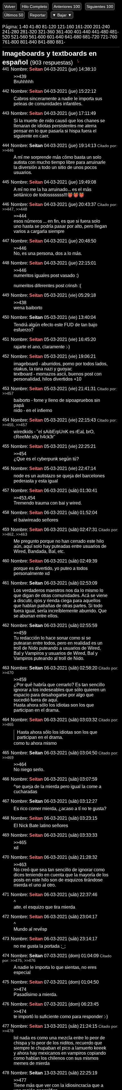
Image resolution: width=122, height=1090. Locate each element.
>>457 (8, 393)
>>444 (20, 216)
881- (60, 42)
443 (5, 113)
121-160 (65, 26)
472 (5, 916)
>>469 (8, 758)
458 (5, 512)
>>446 (8, 150)
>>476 (29, 960)
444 (5, 145)
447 (5, 241)
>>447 (8, 209)
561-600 (37, 37)
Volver (9, 6)
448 (5, 263)
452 (5, 356)
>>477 (20, 1080)
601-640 (55, 37)
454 (5, 420)
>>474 (20, 989)
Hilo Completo (34, 6)
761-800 (10, 42)
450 (5, 317)
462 (5, 625)
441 (5, 69)
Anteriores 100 (67, 6)
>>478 (8, 1031)
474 (5, 955)
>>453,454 (24, 497)
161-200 (83, 26)
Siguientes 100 (100, 6)
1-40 (23, 26)
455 (5, 446)
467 (5, 801)
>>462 (8, 534)
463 (5, 668)
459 (5, 529)
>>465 (8, 724)
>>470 (8, 673)
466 (5, 779)
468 (5, 818)
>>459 (20, 632)
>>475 (16, 960)
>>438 (20, 302)
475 (5, 982)
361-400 (64, 31)
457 (5, 490)
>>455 (8, 425)
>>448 (21, 209)
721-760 (108, 37)
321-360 (46, 31)
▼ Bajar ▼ (62, 15)
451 (5, 339)
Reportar (38, 15)
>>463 (21, 534)
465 (5, 752)
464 (5, 719)
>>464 (20, 764)
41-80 (35, 26)
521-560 (19, 37)
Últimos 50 (13, 15)
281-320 (28, 31)
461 (5, 583)
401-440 (82, 31)
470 (5, 857)
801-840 (28, 42)
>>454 (20, 453)
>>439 (20, 76)
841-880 (46, 42)
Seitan (36, 145)
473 (5, 938)
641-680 (73, 37)
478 (5, 1072)
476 (5, 1004)
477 (5, 1026)
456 (5, 468)
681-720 (91, 37)
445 (5, 182)
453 (5, 388)
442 (5, 91)
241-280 (10, 31)
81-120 (49, 26)
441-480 (100, 31)
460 (5, 561)
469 (5, 835)
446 (5, 204)
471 (5, 894)
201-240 (101, 26)
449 (5, 295)
